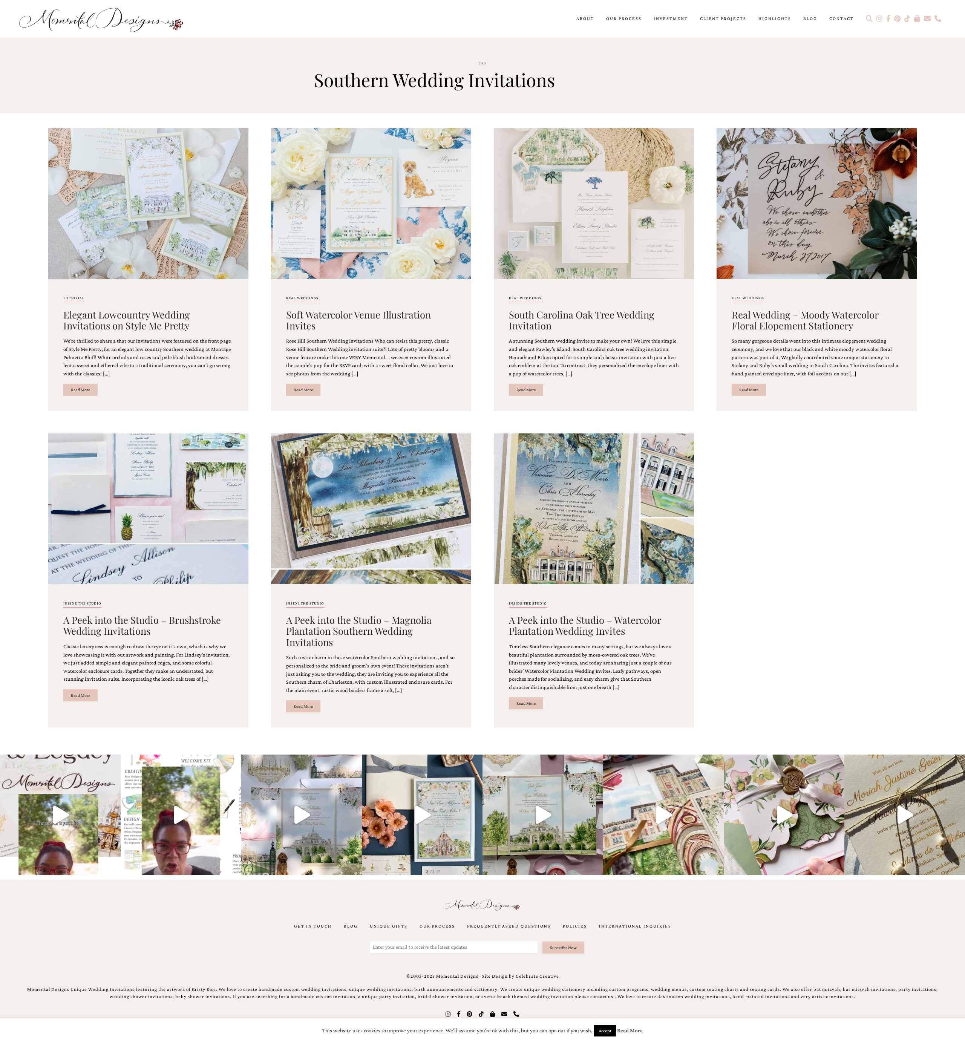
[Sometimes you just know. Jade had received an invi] (542, 815)
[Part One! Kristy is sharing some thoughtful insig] (181, 815)
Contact (841, 18)
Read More (80, 389)
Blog (810, 18)
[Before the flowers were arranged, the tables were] (301, 815)
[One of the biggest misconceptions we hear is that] (904, 815)
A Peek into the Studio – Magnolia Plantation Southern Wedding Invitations (359, 630)
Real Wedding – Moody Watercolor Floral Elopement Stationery (805, 320)
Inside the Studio (82, 603)
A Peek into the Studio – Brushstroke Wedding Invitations (142, 625)
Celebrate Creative (537, 976)
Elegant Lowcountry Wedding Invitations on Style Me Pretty (126, 320)
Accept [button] (605, 1030)
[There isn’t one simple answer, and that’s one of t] (784, 815)
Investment (671, 18)
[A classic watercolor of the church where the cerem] (422, 815)
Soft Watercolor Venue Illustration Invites (358, 320)
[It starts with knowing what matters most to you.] (663, 815)
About (585, 18)
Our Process (624, 18)
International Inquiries (635, 926)
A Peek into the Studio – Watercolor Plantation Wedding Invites (585, 625)
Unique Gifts (388, 926)
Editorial (73, 298)
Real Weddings (302, 298)
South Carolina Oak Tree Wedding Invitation (581, 320)
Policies (575, 926)
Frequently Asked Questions (509, 926)
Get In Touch (313, 926)
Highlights (774, 18)
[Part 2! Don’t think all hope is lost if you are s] (60, 815)
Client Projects (723, 18)
